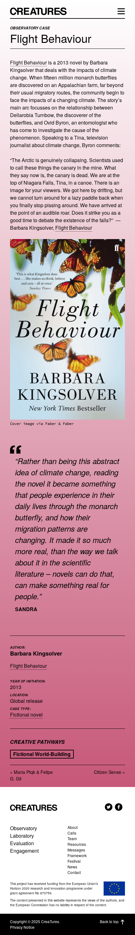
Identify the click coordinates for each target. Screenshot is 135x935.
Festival (74, 861)
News (72, 866)
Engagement (24, 850)
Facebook (118, 807)
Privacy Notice (22, 927)
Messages (76, 849)
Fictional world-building (42, 754)
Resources (77, 844)
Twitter (108, 807)
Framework (77, 855)
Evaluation (22, 843)
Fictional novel (26, 714)
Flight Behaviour (28, 62)
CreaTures (41, 11)
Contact (74, 872)
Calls (72, 832)
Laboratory (22, 835)
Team (72, 838)
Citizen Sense (107, 772)
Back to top (109, 921)
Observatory (23, 828)
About (73, 827)
